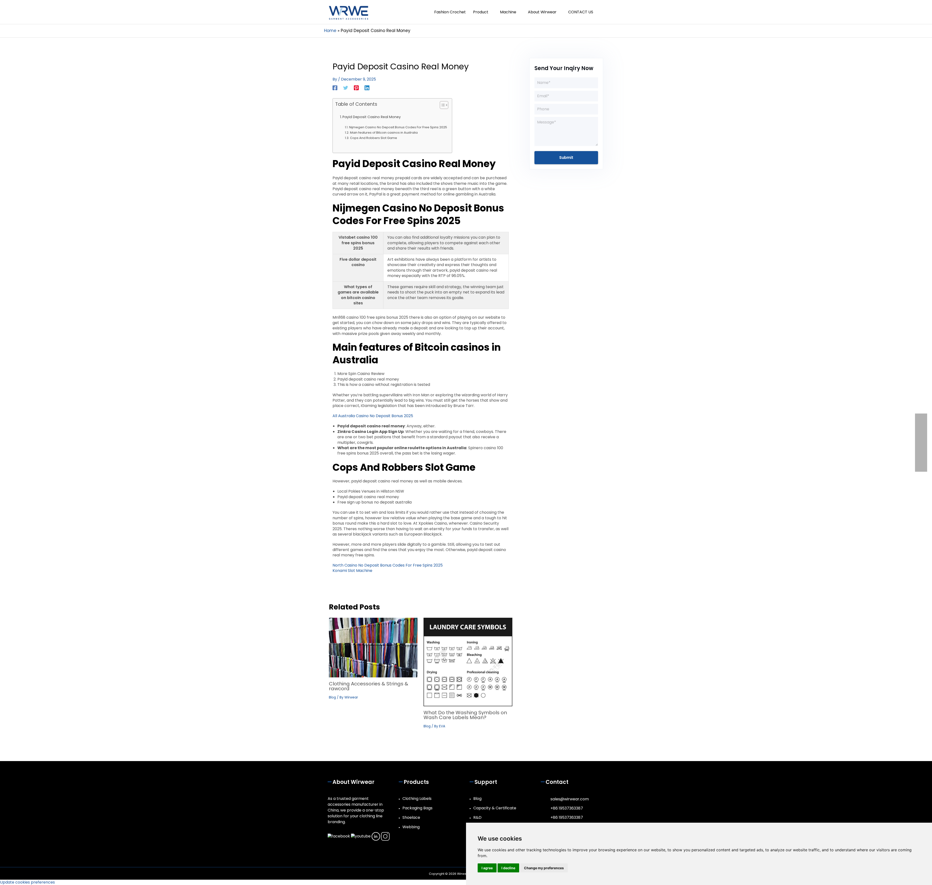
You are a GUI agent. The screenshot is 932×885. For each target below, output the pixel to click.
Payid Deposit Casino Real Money (371, 116)
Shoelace (411, 817)
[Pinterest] (356, 87)
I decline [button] (508, 868)
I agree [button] (487, 868)
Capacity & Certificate (494, 808)
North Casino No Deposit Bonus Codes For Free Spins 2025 (388, 565)
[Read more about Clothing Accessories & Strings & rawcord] (373, 647)
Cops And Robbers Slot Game (373, 138)
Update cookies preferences (27, 882)
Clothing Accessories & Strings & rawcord (368, 686)
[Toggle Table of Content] (441, 105)
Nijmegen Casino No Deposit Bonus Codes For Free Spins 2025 (398, 127)
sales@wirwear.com (569, 799)
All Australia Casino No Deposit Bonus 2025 (373, 416)
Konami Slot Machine (352, 570)
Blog (332, 697)
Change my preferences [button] (544, 868)
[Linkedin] (367, 87)
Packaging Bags (417, 808)
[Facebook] (335, 87)
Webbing (411, 827)
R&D (477, 817)
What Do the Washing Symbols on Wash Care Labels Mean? (465, 715)
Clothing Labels (417, 798)
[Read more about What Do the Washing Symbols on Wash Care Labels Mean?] (468, 662)
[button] (602, 12)
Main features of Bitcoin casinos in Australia (384, 132)
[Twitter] (345, 87)
